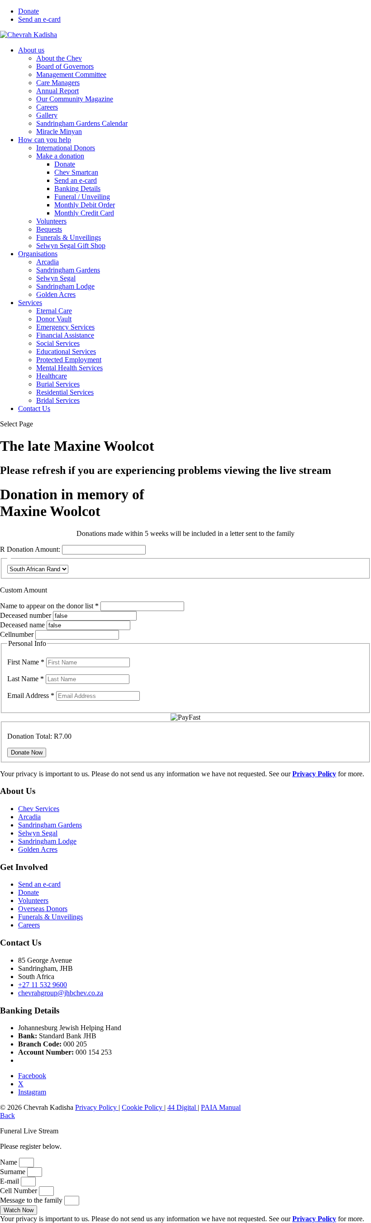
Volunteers (51, 221)
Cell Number (19, 1190)
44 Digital (182, 1107)
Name (9, 1162)
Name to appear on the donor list (50, 606)
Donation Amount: (33, 549)
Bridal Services (58, 400)
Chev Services (38, 808)
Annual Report (57, 91)
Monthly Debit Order (84, 205)
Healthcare (51, 376)
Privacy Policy (97, 1107)
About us (31, 50)
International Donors (65, 148)
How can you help (44, 139)
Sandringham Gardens (68, 270)
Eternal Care (54, 311)
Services (30, 302)
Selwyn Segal (56, 278)
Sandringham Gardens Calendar (82, 123)
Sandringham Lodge (65, 286)
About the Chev (59, 58)
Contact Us (34, 408)
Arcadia (47, 262)
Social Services (58, 343)
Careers (47, 107)
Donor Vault (53, 319)
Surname (13, 1171)
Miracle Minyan (59, 131)
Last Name (25, 679)
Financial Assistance (65, 335)
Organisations (37, 254)
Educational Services (66, 351)
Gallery (46, 115)
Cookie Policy (143, 1107)
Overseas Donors (42, 908)
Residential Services (65, 392)
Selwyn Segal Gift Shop (70, 245)
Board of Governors (65, 66)
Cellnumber (16, 634)
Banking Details (77, 188)
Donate (28, 11)
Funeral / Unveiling (82, 197)
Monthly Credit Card (84, 213)
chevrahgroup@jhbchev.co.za (60, 993)
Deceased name (22, 625)
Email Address (30, 695)
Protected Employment (68, 359)
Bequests (49, 229)
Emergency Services (65, 327)
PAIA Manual (221, 1107)
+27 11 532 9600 (42, 985)
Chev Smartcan (76, 172)
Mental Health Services (69, 368)
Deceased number (25, 615)
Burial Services (58, 384)
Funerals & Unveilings (68, 237)
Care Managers (58, 82)
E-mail (10, 1181)
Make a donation (60, 156)
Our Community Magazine (74, 99)
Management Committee (71, 74)
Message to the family (32, 1200)
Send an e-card (39, 19)
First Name (25, 662)
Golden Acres (56, 294)
